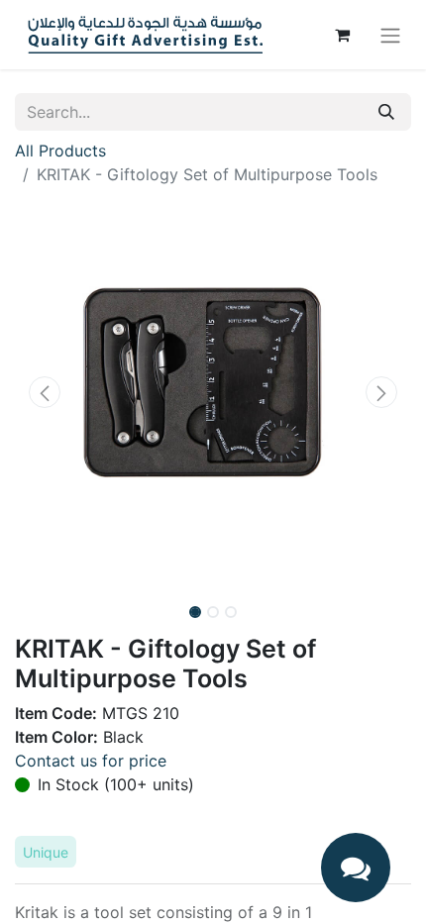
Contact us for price (90, 760)
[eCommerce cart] (342, 34)
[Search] (386, 112)
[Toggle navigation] (390, 34)
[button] (44, 392)
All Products (60, 150)
